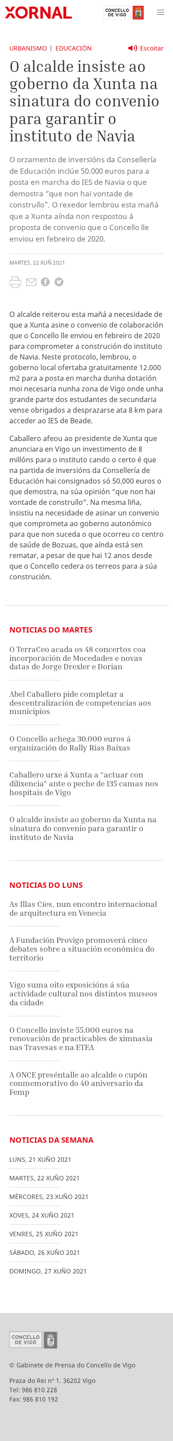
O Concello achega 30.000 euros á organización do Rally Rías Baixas (70, 743)
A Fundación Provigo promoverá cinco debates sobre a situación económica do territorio (81, 948)
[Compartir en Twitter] (59, 283)
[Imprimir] (15, 283)
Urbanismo (28, 48)
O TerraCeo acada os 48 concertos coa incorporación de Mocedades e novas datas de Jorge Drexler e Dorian (77, 657)
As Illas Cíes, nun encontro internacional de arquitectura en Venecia (83, 908)
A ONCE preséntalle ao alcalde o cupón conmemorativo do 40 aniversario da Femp (78, 1083)
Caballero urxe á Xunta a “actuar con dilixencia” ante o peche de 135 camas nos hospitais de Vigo (83, 783)
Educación (73, 48)
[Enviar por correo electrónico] (31, 283)
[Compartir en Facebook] (45, 283)
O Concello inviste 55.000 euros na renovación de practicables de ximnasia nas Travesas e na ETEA (81, 1038)
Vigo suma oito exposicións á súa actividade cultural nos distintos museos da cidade (83, 993)
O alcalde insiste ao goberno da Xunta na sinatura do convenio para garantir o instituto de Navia (83, 828)
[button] (160, 12)
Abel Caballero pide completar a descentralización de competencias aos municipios (80, 702)
